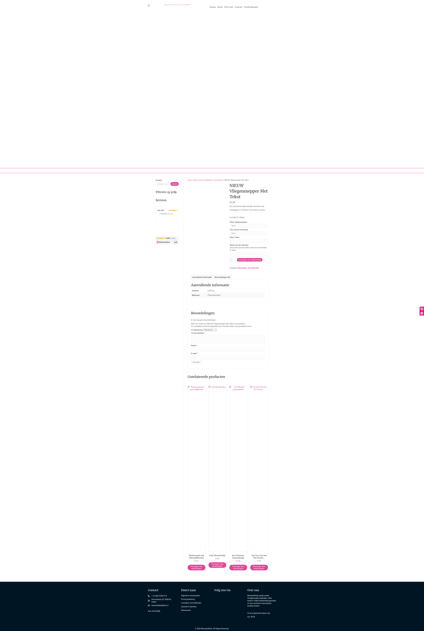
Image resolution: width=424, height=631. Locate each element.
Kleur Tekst (234, 237)
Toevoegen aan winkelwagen (249, 260)
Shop (195, 180)
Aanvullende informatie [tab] (202, 277)
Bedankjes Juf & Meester (214, 180)
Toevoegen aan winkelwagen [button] (196, 567)
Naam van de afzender (239, 245)
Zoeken (159, 180)
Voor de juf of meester (239, 230)
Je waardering (197, 330)
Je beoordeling (198, 333)
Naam (194, 345)
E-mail (194, 353)
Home (190, 180)
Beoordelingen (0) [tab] (222, 277)
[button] (217, 597)
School (200, 180)
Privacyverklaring (188, 599)
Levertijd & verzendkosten (191, 603)
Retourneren (186, 610)
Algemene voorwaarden (190, 596)
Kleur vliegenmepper (238, 222)
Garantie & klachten (189, 607)
